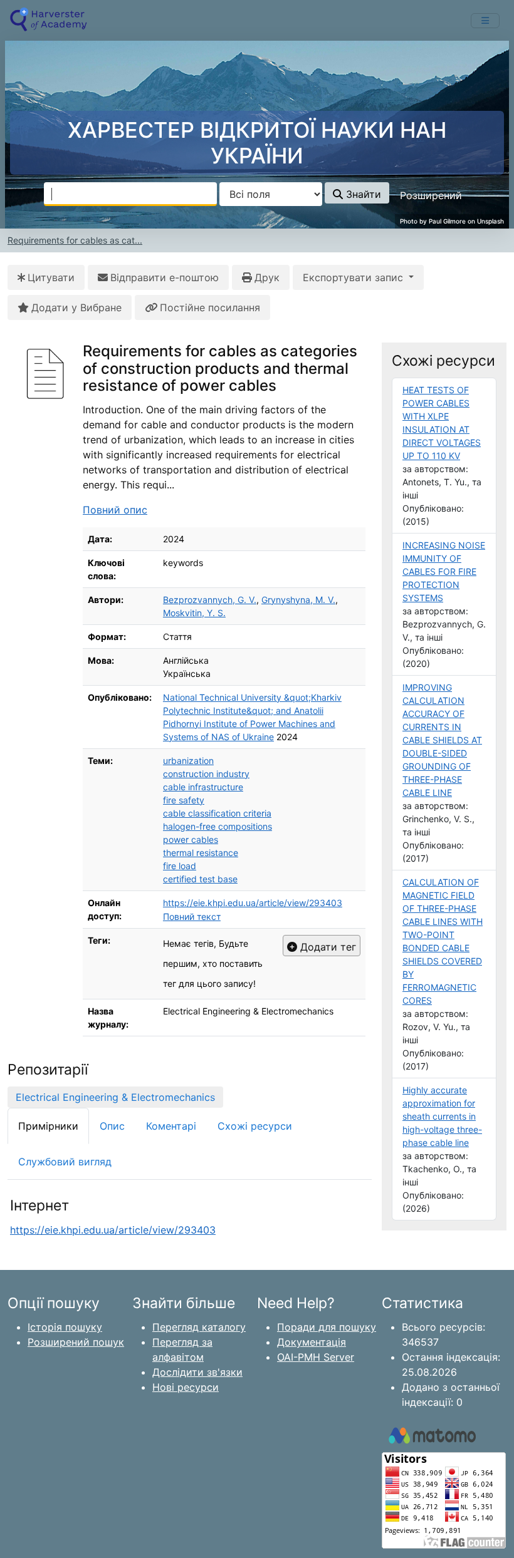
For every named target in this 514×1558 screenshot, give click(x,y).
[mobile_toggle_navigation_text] (485, 20)
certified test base (200, 879)
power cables (190, 839)
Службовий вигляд (65, 1161)
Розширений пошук (76, 1342)
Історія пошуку (65, 1327)
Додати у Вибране (76, 307)
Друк (267, 277)
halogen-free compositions (217, 826)
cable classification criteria (217, 813)
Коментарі (171, 1126)
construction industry (206, 773)
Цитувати (51, 277)
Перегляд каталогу (199, 1327)
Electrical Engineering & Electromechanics (115, 1097)
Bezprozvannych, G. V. (209, 599)
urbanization (188, 760)
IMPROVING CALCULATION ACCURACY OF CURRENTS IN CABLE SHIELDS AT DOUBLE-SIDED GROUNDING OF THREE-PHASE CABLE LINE (442, 740)
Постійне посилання (210, 307)
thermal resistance (200, 852)
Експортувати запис (354, 277)
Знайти (362, 194)
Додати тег (326, 947)
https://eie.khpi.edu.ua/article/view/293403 (252, 902)
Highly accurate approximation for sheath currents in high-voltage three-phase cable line (442, 1116)
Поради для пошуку (326, 1327)
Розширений (431, 195)
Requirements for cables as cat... (75, 240)
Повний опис (115, 509)
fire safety (183, 800)
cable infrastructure (203, 787)
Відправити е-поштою (164, 277)
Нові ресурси (185, 1387)
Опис (112, 1126)
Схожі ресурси (255, 1126)
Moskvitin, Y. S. (194, 612)
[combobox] (130, 194)
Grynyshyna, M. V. (298, 599)
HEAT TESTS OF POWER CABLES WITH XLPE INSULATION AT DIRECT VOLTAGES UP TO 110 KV (441, 422)
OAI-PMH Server (315, 1357)
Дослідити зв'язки (197, 1372)
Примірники (48, 1126)
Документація (311, 1342)
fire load (179, 865)
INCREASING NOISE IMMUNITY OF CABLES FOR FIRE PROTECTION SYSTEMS (443, 571)
